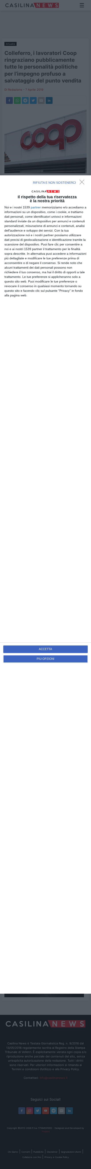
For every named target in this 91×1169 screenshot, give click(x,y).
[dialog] (45, 584)
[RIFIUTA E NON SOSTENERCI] (83, 183)
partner (36, 207)
